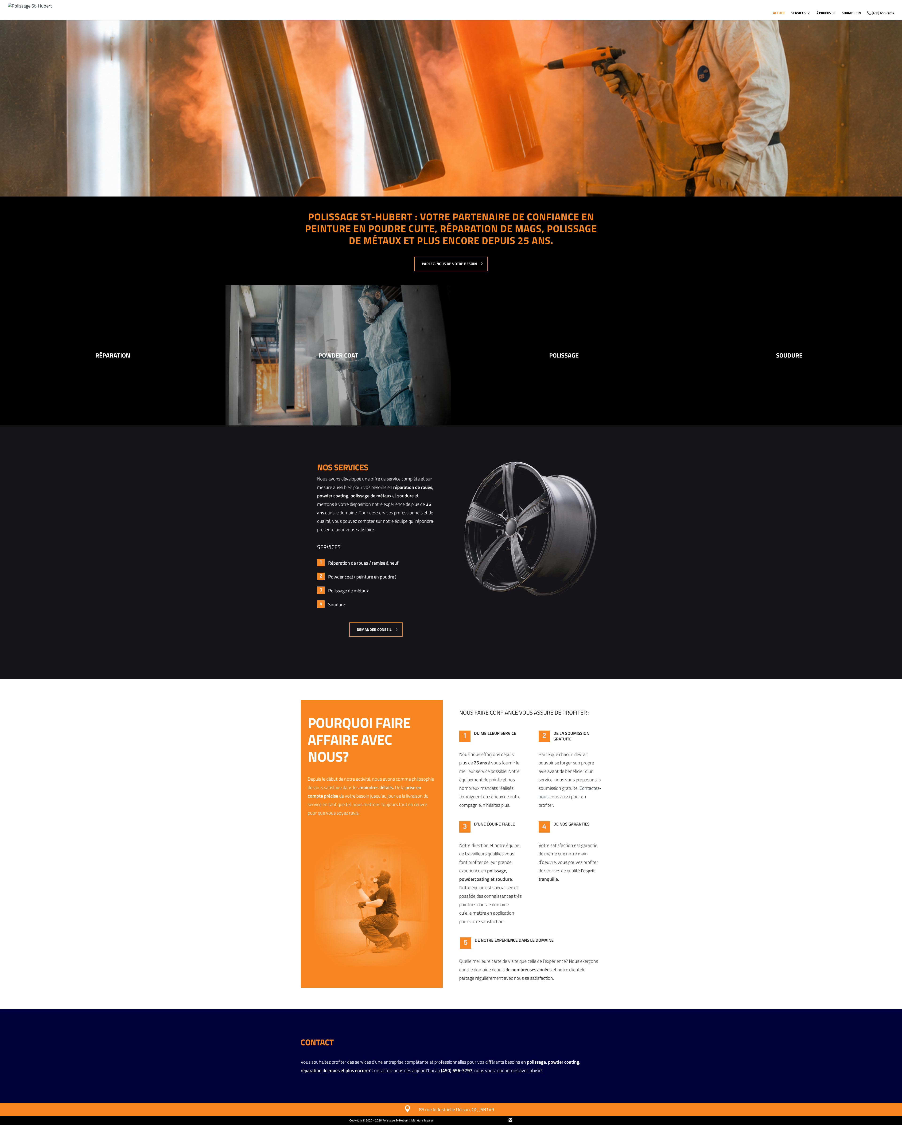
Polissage (564, 355)
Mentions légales (422, 1120)
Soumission (851, 13)
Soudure (789, 355)
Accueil (779, 13)
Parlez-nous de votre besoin (449, 264)
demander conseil (374, 629)
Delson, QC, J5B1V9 (474, 1109)
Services (798, 13)
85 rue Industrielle (437, 1109)
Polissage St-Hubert (395, 1120)
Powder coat (338, 355)
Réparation (112, 355)
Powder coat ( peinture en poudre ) (362, 576)
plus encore (357, 1070)
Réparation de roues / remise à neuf (363, 562)
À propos (823, 13)
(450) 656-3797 (880, 13)
